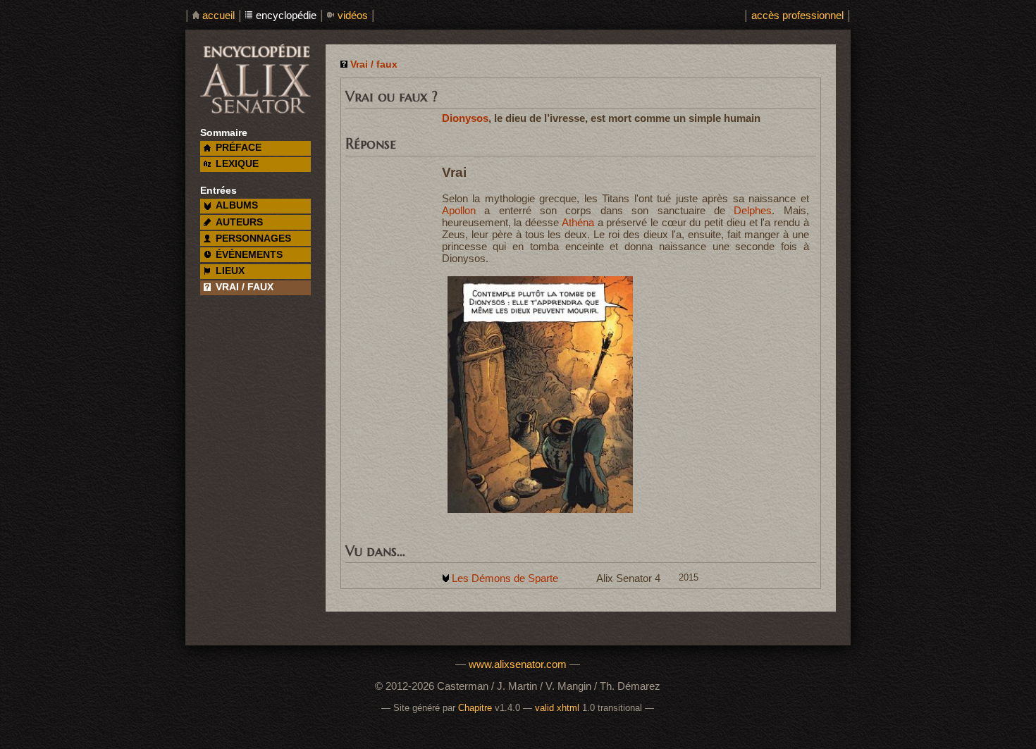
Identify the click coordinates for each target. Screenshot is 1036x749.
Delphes (753, 210)
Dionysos (465, 118)
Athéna (578, 222)
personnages (253, 238)
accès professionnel (797, 15)
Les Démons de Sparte (505, 578)
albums (237, 205)
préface (238, 147)
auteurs (239, 222)
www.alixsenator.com (518, 664)
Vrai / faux (373, 64)
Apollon (459, 210)
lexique (237, 164)
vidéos (353, 15)
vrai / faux (244, 287)
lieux (230, 271)
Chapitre (475, 708)
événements (249, 254)
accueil (218, 15)
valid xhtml (557, 708)
